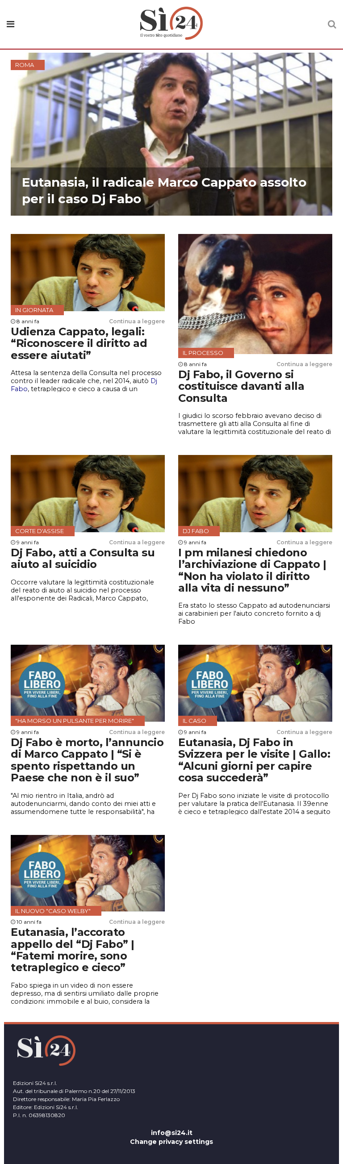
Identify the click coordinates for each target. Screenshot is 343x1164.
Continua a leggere (137, 321)
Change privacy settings (171, 1142)
